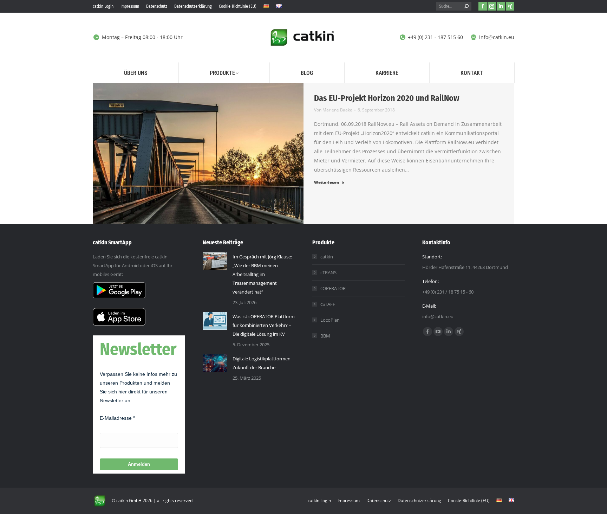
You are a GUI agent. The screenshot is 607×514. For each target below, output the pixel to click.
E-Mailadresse (116, 418)
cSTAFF (327, 304)
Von (333, 110)
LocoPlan (330, 320)
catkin (326, 256)
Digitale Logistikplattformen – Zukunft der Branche (263, 363)
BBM (325, 336)
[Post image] (215, 261)
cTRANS (328, 272)
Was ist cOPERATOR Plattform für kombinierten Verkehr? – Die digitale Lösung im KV (264, 325)
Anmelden (139, 464)
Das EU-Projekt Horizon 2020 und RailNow (386, 98)
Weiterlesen (326, 182)
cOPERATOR (333, 288)
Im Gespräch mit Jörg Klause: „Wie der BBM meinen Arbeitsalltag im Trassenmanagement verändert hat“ (262, 274)
